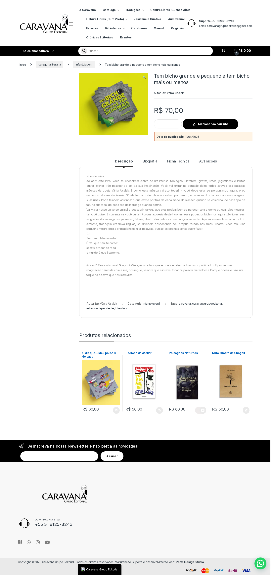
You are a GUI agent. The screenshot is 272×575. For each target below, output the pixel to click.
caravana (185, 303)
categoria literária (49, 64)
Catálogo (109, 10)
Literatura (121, 308)
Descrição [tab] (124, 161)
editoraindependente (100, 308)
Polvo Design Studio (190, 562)
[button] (144, 77)
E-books (92, 28)
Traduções (133, 10)
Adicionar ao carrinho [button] (114, 410)
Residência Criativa (147, 19)
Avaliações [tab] (208, 161)
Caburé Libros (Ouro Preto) (105, 19)
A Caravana (87, 10)
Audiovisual (176, 19)
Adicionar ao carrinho (213, 124)
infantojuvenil (84, 64)
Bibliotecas (113, 28)
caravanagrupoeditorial (207, 303)
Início (23, 64)
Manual (159, 28)
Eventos (126, 37)
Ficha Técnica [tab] (178, 161)
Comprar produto (200, 410)
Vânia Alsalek (175, 93)
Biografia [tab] (150, 161)
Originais (177, 28)
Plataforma (139, 28)
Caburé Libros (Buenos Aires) (171, 10)
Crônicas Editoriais (99, 37)
